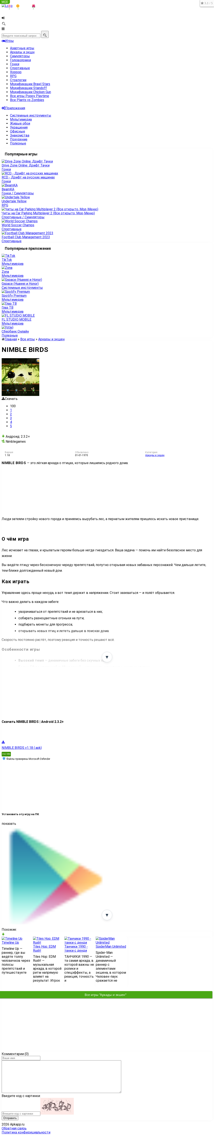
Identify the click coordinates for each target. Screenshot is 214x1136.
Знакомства (19, 135)
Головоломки (20, 60)
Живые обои (20, 123)
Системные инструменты (30, 115)
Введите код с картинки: (21, 1096)
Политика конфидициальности (26, 1132)
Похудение (18, 139)
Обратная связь (14, 1128)
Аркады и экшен (154, 455)
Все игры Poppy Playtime (29, 96)
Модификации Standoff (28, 88)
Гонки (14, 64)
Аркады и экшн (22, 52)
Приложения (15, 108)
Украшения (19, 127)
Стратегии (18, 80)
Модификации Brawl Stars (30, 84)
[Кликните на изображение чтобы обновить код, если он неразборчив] (57, 1113)
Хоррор (16, 72)
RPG (13, 76)
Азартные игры (22, 48)
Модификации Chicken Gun (30, 92)
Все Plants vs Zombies (27, 100)
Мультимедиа (21, 119)
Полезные (18, 143)
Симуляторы (20, 56)
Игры (9, 41)
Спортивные (20, 68)
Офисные (17, 131)
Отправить (10, 1118)
